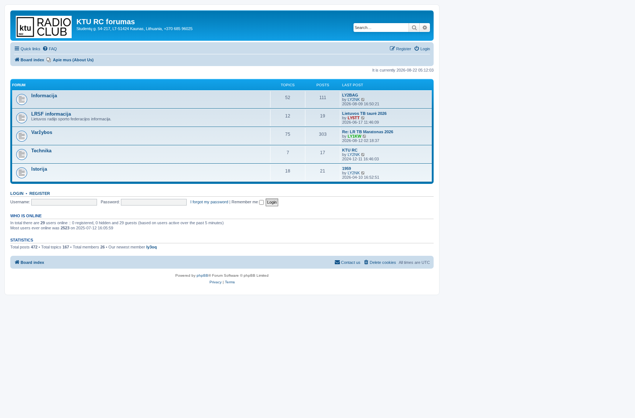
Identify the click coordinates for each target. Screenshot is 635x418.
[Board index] (44, 25)
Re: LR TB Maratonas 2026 (367, 132)
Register (39, 193)
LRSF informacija (51, 114)
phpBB (202, 275)
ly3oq (151, 247)
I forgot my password (209, 202)
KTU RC (350, 150)
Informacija (44, 95)
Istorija (39, 169)
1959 (346, 168)
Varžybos (41, 132)
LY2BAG (350, 95)
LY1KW (354, 136)
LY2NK (354, 99)
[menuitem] (49, 48)
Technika (41, 150)
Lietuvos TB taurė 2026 (364, 113)
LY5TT (354, 118)
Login (17, 193)
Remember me (245, 202)
